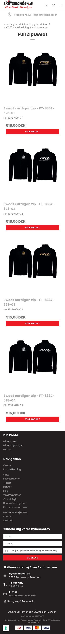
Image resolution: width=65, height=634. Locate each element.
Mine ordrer (9, 441)
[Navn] (32, 536)
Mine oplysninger (13, 445)
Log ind (7, 449)
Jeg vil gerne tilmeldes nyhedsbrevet (34, 550)
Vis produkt (32, 131)
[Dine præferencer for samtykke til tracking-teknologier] (6, 628)
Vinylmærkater (12, 495)
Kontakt (7, 516)
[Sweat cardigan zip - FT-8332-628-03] (33, 266)
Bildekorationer (11, 478)
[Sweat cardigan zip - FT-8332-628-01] (33, 74)
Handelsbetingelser (14, 503)
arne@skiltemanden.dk (22, 595)
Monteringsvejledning (15, 512)
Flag (5, 491)
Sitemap (8, 520)
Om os (7, 465)
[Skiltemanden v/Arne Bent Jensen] (18, 5)
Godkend (32, 557)
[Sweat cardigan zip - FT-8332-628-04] (33, 361)
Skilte (6, 474)
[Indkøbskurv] (53, 5)
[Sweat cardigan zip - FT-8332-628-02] (33, 170)
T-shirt (7, 482)
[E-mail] (32, 543)
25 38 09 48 (16, 586)
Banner (7, 486)
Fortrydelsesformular (15, 507)
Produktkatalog (12, 469)
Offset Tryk (9, 499)
